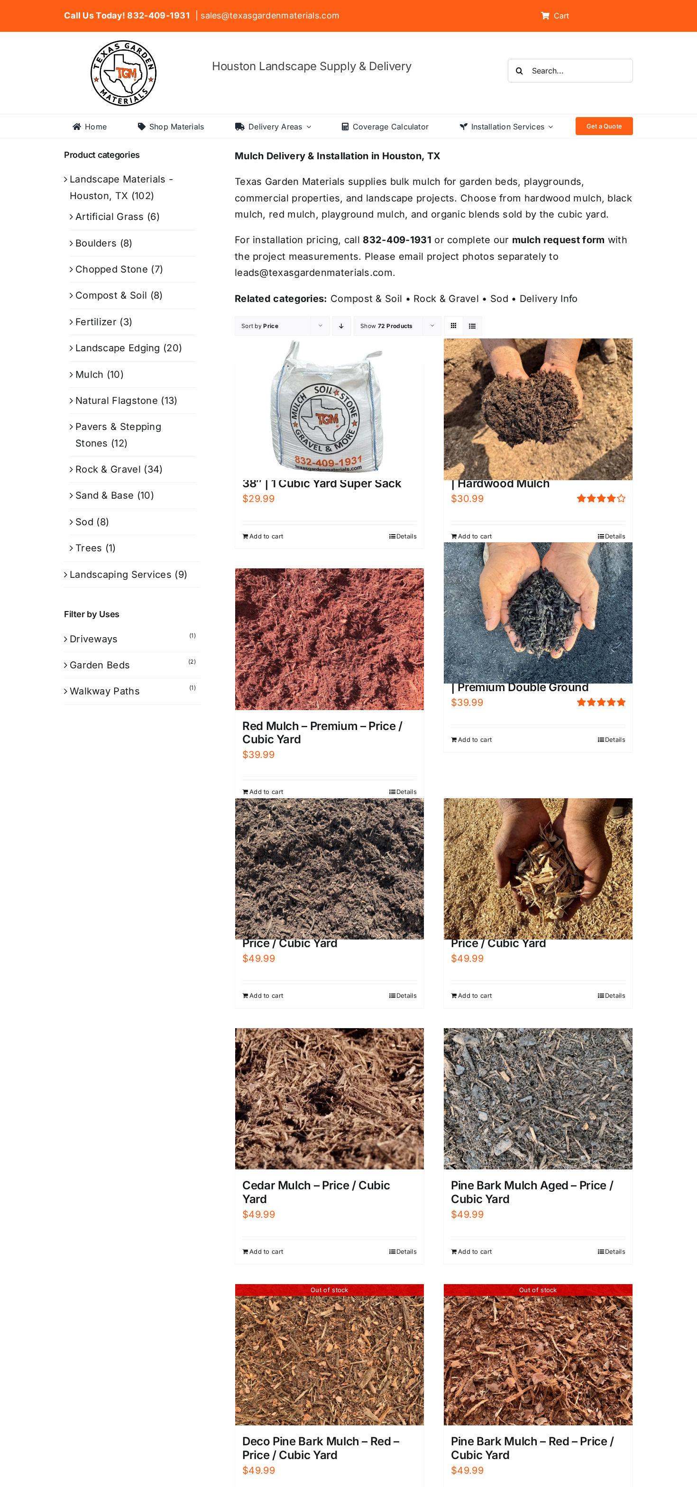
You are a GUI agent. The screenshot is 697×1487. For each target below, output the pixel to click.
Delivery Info (549, 298)
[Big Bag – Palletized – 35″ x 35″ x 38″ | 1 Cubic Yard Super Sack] (329, 409)
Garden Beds (100, 665)
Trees (88, 548)
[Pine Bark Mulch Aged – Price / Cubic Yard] (538, 1099)
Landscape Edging (117, 348)
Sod (499, 298)
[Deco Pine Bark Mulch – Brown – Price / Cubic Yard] (329, 868)
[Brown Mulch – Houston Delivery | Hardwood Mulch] (538, 409)
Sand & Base (104, 495)
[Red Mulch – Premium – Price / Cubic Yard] (329, 639)
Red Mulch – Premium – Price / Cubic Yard (322, 733)
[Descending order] (341, 326)
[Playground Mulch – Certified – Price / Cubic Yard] (538, 868)
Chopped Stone (111, 269)
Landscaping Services (121, 574)
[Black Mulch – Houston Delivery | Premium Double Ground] (538, 612)
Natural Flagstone (116, 400)
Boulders (96, 243)
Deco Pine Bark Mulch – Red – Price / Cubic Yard (320, 1448)
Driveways (94, 639)
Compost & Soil (366, 298)
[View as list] (472, 326)
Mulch (89, 374)
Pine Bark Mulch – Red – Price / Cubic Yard (532, 1448)
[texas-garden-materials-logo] (125, 45)
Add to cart (266, 536)
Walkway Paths (105, 691)
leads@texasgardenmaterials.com (314, 272)
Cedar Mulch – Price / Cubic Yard (316, 1192)
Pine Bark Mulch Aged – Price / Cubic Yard (532, 1192)
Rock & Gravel (446, 298)
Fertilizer (96, 322)
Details (406, 536)
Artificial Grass (109, 216)
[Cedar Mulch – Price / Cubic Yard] (329, 1098)
